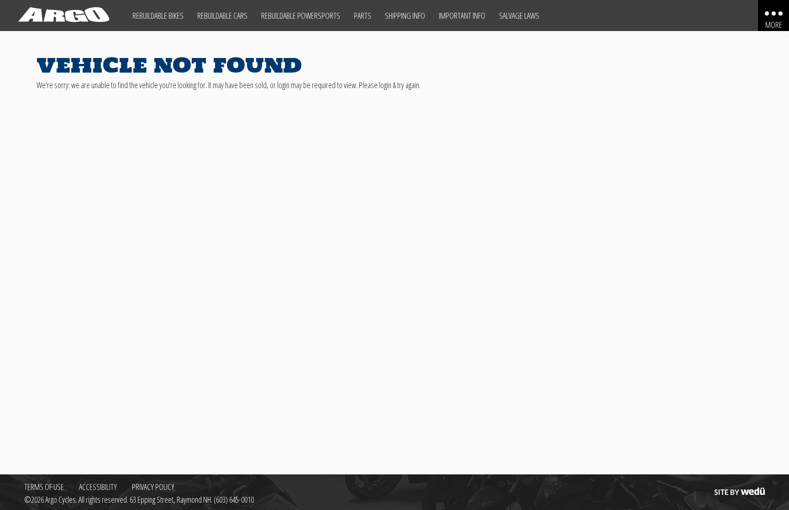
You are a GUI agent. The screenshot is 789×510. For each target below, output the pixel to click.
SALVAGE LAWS (519, 15)
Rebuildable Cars (222, 15)
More (773, 24)
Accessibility (98, 486)
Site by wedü (738, 486)
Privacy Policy (153, 486)
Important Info (462, 15)
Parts (362, 15)
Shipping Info (405, 15)
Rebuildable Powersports (300, 15)
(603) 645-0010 (234, 499)
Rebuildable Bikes (158, 15)
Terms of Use (44, 486)
